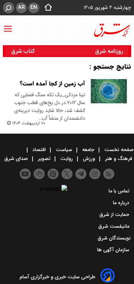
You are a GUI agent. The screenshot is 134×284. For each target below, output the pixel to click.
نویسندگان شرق (114, 238)
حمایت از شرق (115, 214)
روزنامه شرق (109, 51)
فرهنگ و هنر (119, 158)
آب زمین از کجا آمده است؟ (52, 83)
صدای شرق (16, 158)
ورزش (88, 158)
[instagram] (94, 174)
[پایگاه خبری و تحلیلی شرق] (111, 30)
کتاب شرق (23, 51)
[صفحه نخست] (46, 7)
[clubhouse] (39, 174)
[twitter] (67, 174)
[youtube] (25, 174)
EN (33, 7)
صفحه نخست (118, 150)
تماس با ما (120, 191)
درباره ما (122, 203)
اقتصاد (39, 150)
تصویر (44, 158)
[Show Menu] (8, 25)
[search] (8, 7)
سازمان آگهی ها (114, 250)
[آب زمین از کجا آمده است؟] (109, 91)
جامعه (88, 150)
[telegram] (80, 174)
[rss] (108, 174)
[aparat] (53, 174)
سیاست (64, 150)
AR (21, 7)
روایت (66, 158)
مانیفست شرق (114, 226)
